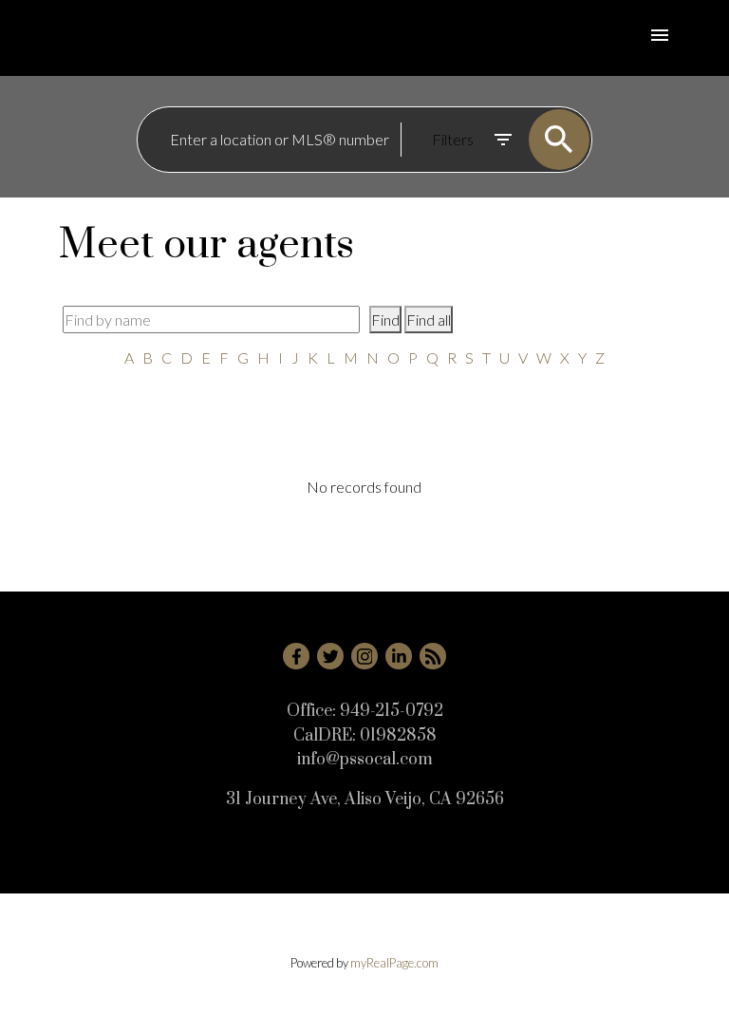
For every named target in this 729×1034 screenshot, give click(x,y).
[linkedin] (398, 656)
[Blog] (433, 656)
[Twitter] (330, 656)
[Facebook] (296, 656)
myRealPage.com (394, 962)
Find (385, 319)
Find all (428, 319)
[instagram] (364, 656)
